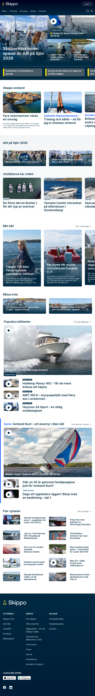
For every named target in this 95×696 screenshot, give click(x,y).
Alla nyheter (83, 511)
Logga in (87, 4)
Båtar (4, 11)
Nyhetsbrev (31, 659)
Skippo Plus (8, 619)
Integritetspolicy (56, 624)
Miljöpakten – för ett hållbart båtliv (35, 630)
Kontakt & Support (34, 664)
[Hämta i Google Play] (24, 678)
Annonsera (31, 644)
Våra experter (32, 624)
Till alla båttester (81, 322)
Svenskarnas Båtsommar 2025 (34, 638)
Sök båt (6, 624)
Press (28, 649)
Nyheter (42, 11)
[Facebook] (4, 688)
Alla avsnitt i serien (80, 424)
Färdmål (13, 11)
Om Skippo (31, 619)
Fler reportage (82, 226)
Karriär (29, 654)
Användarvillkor (56, 619)
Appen (33, 11)
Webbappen (8, 638)
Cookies (52, 629)
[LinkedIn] (10, 688)
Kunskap (24, 11)
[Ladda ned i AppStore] (9, 678)
